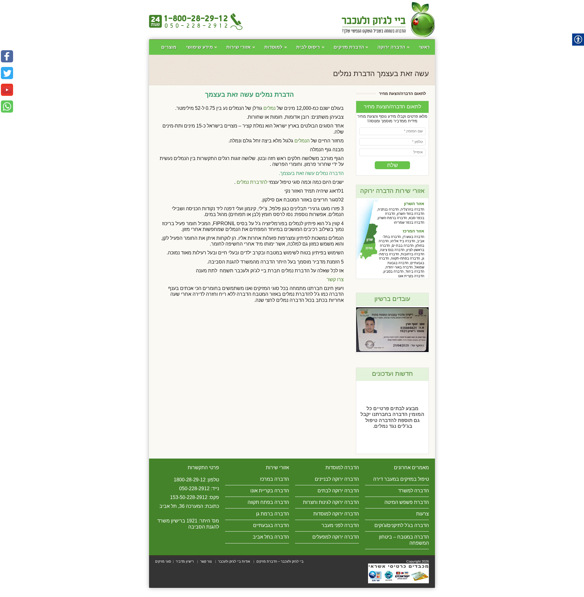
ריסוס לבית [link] (312, 49)
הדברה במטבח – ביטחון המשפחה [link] (404, 539)
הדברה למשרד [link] (413, 490)
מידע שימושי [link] (203, 49)
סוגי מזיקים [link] (163, 561)
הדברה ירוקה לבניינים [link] (337, 479)
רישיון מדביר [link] (185, 561)
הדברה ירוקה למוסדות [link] (336, 513)
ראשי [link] (424, 47)
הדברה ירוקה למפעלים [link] (335, 536)
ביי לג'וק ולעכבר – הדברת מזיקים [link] (280, 561)
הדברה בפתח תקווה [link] (268, 502)
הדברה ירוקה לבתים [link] (338, 490)
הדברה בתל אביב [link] (271, 536)
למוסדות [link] (277, 49)
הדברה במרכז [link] (274, 479)
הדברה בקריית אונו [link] (269, 490)
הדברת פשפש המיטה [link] (406, 502)
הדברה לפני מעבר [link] (340, 525)
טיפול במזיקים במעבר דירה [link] (401, 479)
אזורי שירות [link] (242, 49)
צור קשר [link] (206, 561)
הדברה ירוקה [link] (395, 49)
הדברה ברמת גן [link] (272, 513)
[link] (388, 19)
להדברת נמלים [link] (251, 182)
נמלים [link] (269, 108)
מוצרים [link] (168, 47)
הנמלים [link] (302, 140)
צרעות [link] (422, 513)
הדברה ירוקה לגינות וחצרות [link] (331, 502)
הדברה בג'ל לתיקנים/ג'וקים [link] (401, 525)
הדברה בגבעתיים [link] (271, 525)
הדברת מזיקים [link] (353, 49)
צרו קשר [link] (335, 279)
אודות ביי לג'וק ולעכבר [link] (234, 561)
